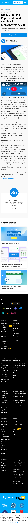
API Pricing (4, 346)
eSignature (16, 323)
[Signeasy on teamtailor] (13, 313)
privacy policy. (14, 522)
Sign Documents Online (5, 450)
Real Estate (4, 400)
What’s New (4, 323)
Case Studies (4, 422)
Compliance (4, 341)
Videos (3, 429)
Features (7, 9)
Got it (14, 525)
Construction (4, 402)
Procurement (16, 360)
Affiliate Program (17, 426)
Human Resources (18, 368)
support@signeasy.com (8, 178)
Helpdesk (3, 453)
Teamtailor (4, 381)
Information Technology (19, 365)
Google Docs (4, 370)
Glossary (3, 431)
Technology (4, 412)
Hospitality (4, 407)
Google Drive (4, 365)
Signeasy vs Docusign (18, 391)
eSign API (3, 331)
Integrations (4, 336)
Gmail (2, 363)
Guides (3, 426)
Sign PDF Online (5, 439)
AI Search (15, 340)
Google (3, 463)
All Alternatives (17, 405)
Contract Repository (18, 326)
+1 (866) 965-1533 (18, 474)
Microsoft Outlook (5, 377)
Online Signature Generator (5, 446)
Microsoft (3, 465)
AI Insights (15, 328)
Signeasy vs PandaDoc (19, 400)
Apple (2, 468)
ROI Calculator (5, 436)
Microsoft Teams (5, 379)
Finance (15, 370)
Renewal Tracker (17, 331)
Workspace (16, 333)
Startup (15, 378)
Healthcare (4, 391)
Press (14, 434)
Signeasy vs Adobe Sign (19, 393)
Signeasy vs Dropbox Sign (18, 396)
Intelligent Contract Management (4, 327)
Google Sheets (5, 368)
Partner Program (17, 424)
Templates (15, 338)
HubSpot (3, 358)
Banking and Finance (4, 394)
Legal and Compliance (19, 363)
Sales (14, 358)
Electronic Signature (3, 442)
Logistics (3, 410)
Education (3, 397)
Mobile (3, 334)
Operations (16, 373)
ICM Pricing (4, 348)
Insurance (3, 405)
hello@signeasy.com (18, 483)
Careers (15, 429)
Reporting (15, 336)
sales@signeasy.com (18, 471)
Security (3, 339)
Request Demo (17, 2)
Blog (14, 431)
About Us (15, 422)
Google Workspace (6, 360)
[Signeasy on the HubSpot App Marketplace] (7, 313)
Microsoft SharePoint (4, 373)
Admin (14, 375)
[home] (5, 2)
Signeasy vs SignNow (18, 402)
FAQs (2, 434)
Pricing (3, 343)
